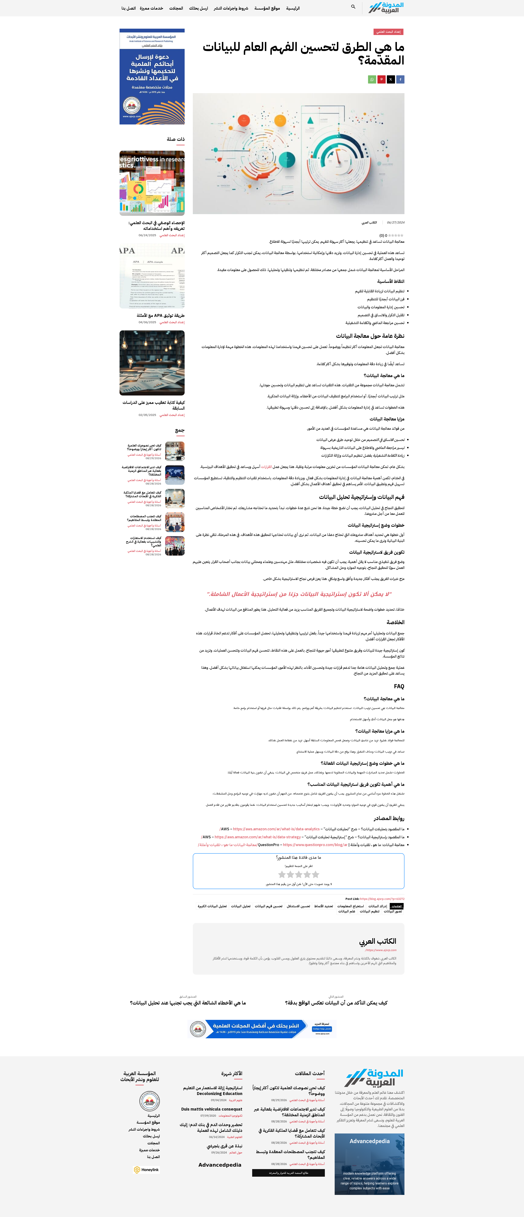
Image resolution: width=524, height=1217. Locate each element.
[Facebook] (400, 79)
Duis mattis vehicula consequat (211, 1109)
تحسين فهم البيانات (268, 906)
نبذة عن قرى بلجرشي (224, 1146)
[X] (391, 79)
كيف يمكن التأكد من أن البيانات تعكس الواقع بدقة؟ (336, 1003)
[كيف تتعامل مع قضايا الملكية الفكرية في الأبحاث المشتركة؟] (175, 498)
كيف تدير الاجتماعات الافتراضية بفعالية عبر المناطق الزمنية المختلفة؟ (141, 471)
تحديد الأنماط (323, 906)
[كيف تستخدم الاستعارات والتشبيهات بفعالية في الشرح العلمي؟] (175, 546)
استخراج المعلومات (350, 906)
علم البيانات (346, 911)
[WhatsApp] (372, 79)
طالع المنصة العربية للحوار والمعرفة (288, 1173)
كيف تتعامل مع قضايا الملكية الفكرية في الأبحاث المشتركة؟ (142, 494)
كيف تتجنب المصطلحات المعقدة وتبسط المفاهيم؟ (144, 518)
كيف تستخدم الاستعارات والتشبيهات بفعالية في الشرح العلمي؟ (143, 542)
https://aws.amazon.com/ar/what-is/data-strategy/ (251, 837)
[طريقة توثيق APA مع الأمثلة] (152, 275)
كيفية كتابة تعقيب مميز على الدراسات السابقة (154, 405)
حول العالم (235, 1153)
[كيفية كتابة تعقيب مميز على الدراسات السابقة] (152, 362)
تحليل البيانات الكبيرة (212, 906)
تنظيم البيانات (369, 911)
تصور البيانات (393, 911)
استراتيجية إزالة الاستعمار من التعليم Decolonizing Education (212, 1091)
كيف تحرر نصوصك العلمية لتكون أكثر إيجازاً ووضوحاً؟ (144, 447)
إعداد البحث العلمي (172, 235)
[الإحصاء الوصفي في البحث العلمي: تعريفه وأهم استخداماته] (152, 183)
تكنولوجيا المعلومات (230, 1116)
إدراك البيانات (377, 906)
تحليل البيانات (240, 906)
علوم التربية (235, 1100)
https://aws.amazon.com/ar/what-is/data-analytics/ (269, 829)
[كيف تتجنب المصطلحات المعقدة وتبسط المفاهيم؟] (175, 522)
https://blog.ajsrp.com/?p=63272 (382, 899)
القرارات (266, 466)
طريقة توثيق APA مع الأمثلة (161, 315)
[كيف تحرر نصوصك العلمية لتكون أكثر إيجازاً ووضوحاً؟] (175, 451)
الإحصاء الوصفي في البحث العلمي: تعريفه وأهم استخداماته (156, 226)
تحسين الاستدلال (298, 906)
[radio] (315, 875)
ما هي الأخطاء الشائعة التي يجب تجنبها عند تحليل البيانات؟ (188, 1003)
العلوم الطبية (234, 1137)
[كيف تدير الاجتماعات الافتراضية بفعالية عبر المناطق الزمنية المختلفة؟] (175, 475)
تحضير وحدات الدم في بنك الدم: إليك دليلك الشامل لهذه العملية (211, 1127)
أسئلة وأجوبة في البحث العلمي (144, 455)
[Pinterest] (381, 79)
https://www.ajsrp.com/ (380, 950)
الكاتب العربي (369, 222)
